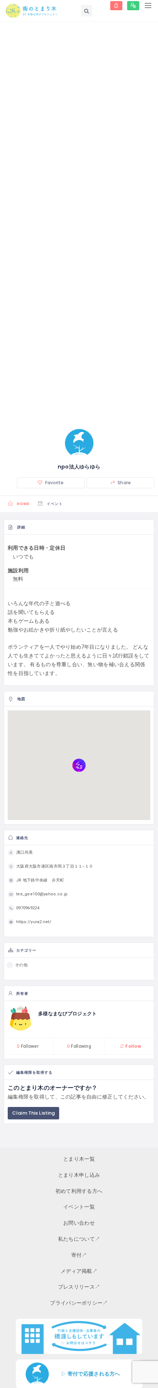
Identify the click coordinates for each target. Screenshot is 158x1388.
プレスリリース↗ (79, 1287)
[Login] (116, 5)
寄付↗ (79, 1255)
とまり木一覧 (79, 1159)
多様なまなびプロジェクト (67, 1013)
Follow (132, 1046)
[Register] (133, 5)
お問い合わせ (79, 1223)
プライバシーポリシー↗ (79, 1303)
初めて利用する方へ (79, 1191)
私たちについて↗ (79, 1239)
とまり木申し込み (79, 1175)
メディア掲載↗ (79, 1271)
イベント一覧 (79, 1207)
